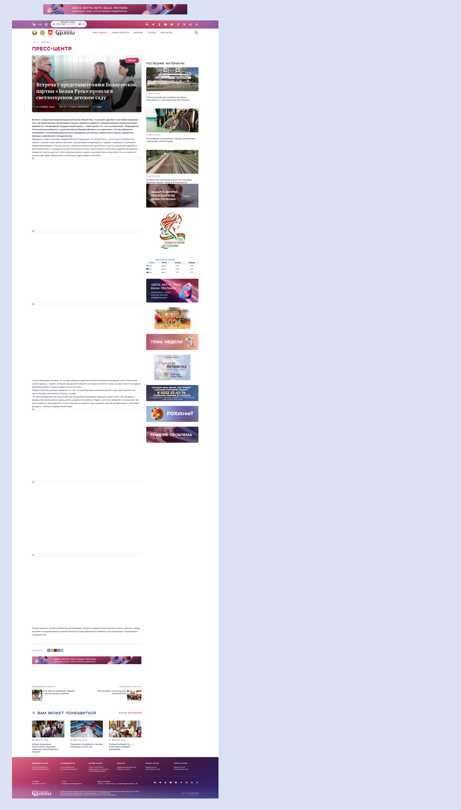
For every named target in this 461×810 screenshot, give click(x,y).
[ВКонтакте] (48, 650)
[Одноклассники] (52, 650)
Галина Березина (78, 107)
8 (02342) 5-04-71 (39, 783)
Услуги (152, 32)
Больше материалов (130, 713)
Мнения (138, 32)
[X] (55, 650)
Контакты (166, 32)
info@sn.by (65, 783)
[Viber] (58, 650)
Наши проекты (120, 32)
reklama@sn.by (76, 783)
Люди (132, 60)
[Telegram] (62, 650)
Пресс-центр (99, 32)
